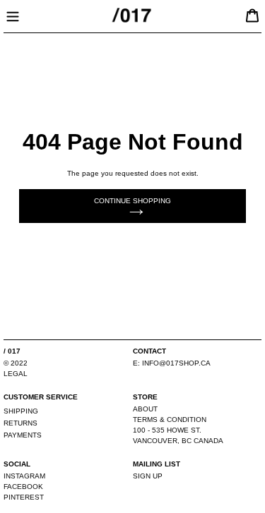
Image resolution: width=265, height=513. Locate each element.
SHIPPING (21, 411)
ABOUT (145, 409)
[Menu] (13, 15)
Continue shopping (132, 201)
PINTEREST (24, 497)
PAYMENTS (23, 435)
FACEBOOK (23, 486)
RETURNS (20, 423)
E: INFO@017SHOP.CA (172, 363)
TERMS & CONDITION (169, 419)
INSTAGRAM (24, 476)
